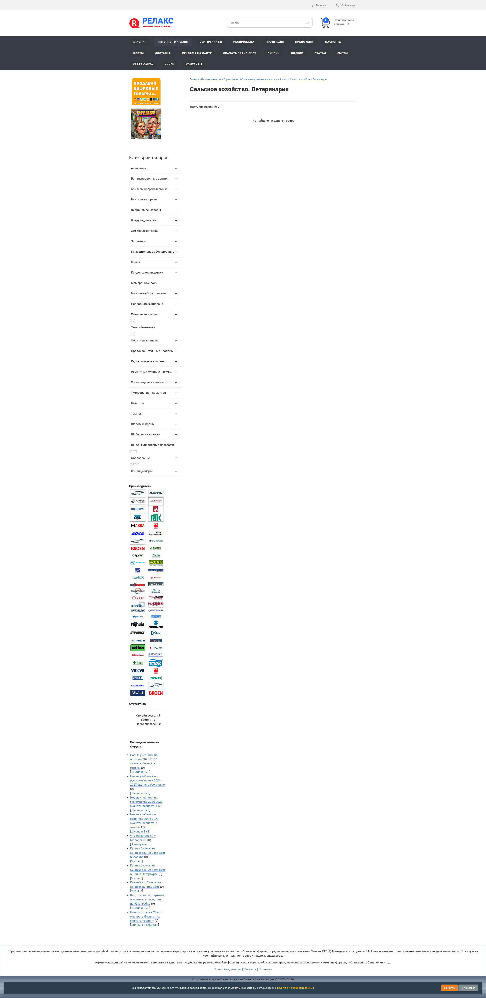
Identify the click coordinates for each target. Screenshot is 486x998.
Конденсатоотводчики (147, 272)
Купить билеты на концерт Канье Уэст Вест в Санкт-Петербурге (147, 870)
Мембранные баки (144, 283)
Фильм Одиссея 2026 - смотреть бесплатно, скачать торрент (146, 916)
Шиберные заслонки (145, 434)
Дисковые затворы (144, 231)
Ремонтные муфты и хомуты (151, 372)
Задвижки (138, 241)
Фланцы (136, 413)
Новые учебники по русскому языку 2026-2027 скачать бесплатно (147, 780)
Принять (449, 987)
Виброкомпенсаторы (146, 210)
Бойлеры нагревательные (149, 189)
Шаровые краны (142, 424)
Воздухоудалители (144, 220)
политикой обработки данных (295, 987)
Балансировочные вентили (150, 178)
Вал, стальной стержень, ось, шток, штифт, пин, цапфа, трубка (147, 899)
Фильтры (137, 403)
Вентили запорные (144, 199)
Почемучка (139, 844)
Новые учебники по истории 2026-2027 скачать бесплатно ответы (144, 761)
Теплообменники (143, 327)
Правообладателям (227, 969)
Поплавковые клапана (147, 304)
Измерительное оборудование (152, 251)
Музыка (136, 861)
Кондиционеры (141, 471)
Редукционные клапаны (148, 361)
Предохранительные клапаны (152, 351)
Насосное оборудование (148, 293)
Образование (140, 458)
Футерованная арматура (148, 392)
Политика (265, 969)
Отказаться (468, 987)
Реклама (250, 969)
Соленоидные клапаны (147, 382)
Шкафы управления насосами (152, 445)
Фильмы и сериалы (144, 925)
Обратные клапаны (145, 340)
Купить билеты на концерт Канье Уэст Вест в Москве (147, 853)
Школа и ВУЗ (140, 772)
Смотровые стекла (144, 314)
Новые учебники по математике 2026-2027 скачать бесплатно (146, 802)
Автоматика (139, 168)
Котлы (135, 262)
